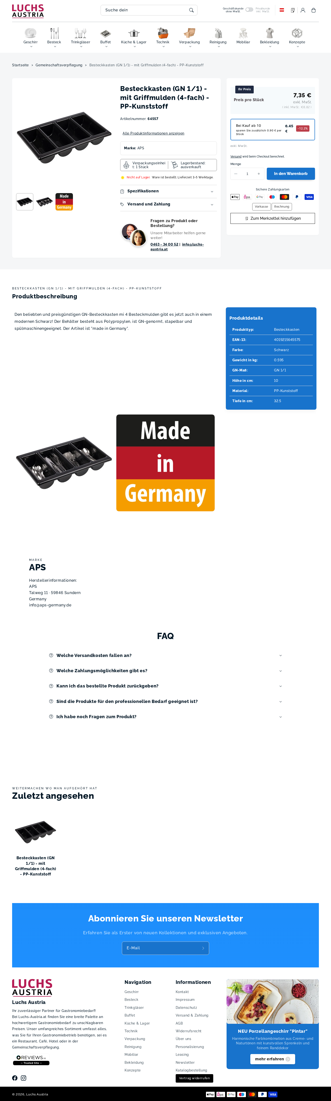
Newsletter (185, 1062)
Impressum (185, 1000)
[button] (313, 10)
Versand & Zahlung (192, 1015)
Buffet (130, 1015)
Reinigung (133, 1047)
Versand (236, 156)
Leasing (182, 1054)
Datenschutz (186, 1008)
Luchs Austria (37, 1094)
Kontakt (182, 992)
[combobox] (149, 10)
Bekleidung (134, 1062)
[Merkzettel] (293, 10)
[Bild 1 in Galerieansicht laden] (24, 202)
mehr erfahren (269, 1059)
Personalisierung (190, 1047)
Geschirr (132, 992)
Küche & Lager (137, 1023)
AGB (179, 1023)
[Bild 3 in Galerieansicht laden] (64, 202)
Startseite (20, 65)
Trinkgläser (134, 1008)
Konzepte (133, 1070)
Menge (235, 164)
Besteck (131, 1000)
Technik (131, 1031)
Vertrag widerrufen (194, 1078)
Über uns (183, 1039)
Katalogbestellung (191, 1070)
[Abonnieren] (203, 948)
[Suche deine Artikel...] (191, 10)
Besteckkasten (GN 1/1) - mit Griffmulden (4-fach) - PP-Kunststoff (146, 65)
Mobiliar (131, 1054)
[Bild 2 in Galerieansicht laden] (44, 202)
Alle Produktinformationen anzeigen (153, 133)
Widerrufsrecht (189, 1031)
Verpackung (135, 1039)
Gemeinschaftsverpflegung (59, 65)
